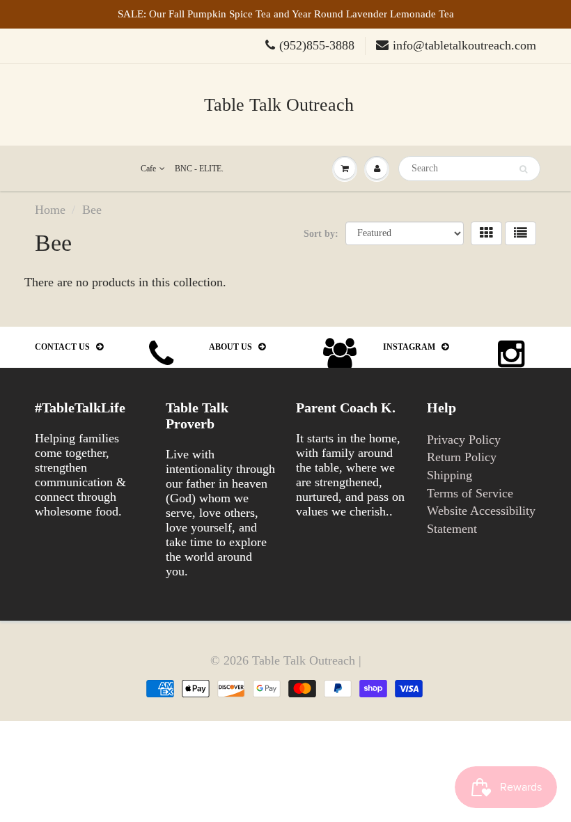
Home (50, 210)
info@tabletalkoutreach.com (464, 45)
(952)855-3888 (316, 45)
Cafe (148, 168)
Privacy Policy (464, 440)
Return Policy (461, 457)
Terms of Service (470, 493)
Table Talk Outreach (279, 105)
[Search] (523, 169)
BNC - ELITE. (199, 168)
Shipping (449, 475)
